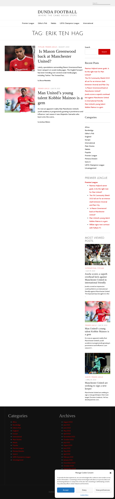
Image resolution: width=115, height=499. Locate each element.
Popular (41, 47)
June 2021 (67, 448)
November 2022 (69, 437)
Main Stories (89, 146)
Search (87, 47)
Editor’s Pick (42, 23)
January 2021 (68, 460)
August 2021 (68, 445)
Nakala (53, 23)
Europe (87, 140)
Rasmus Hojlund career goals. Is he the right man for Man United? (97, 71)
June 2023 (67, 428)
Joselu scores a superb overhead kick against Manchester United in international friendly (97, 97)
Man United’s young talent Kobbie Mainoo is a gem (60, 97)
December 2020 (69, 463)
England (88, 137)
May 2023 (67, 431)
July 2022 (67, 442)
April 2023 (67, 434)
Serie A (88, 162)
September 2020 (70, 469)
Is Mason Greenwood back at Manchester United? (57, 56)
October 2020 (69, 466)
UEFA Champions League (69, 23)
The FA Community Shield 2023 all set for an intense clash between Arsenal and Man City (97, 81)
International (88, 23)
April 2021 (67, 454)
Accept (66, 490)
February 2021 (68, 457)
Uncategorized (90, 168)
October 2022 (69, 440)
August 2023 (68, 422)
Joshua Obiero (45, 122)
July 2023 (67, 425)
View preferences (103, 490)
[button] (110, 473)
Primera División (91, 159)
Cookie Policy (84, 495)
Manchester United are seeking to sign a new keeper (96, 385)
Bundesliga (89, 130)
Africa (87, 127)
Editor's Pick (89, 133)
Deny (84, 490)
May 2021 (67, 451)
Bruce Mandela (45, 80)
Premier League (28, 23)
